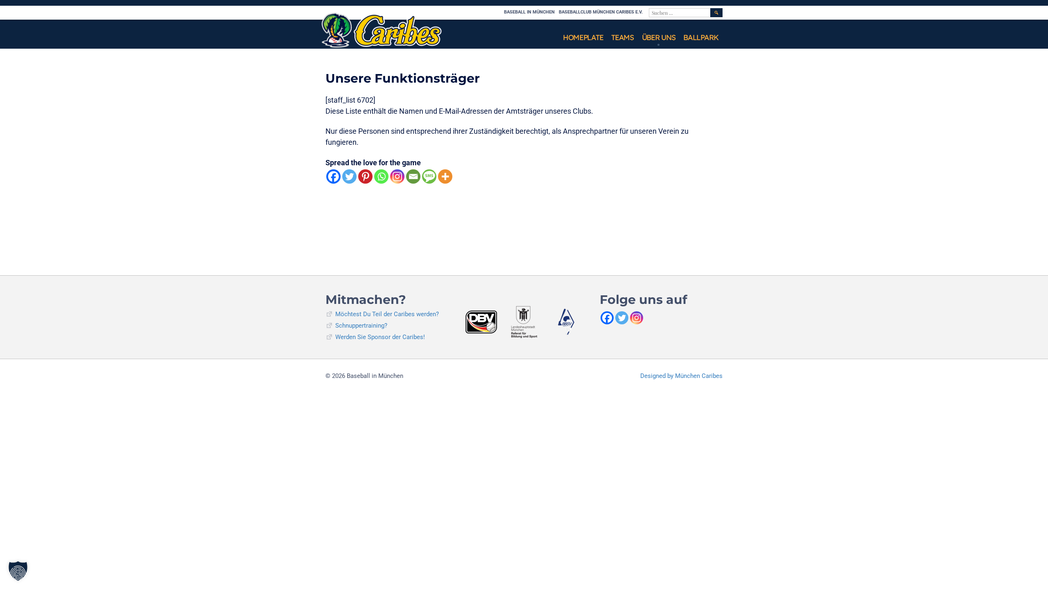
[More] (445, 176)
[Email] (413, 176)
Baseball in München (529, 12)
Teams (622, 37)
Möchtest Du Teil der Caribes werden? (387, 314)
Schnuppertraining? (361, 325)
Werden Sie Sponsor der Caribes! (380, 337)
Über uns (658, 37)
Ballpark (700, 37)
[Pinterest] (365, 176)
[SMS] (429, 176)
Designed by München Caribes (681, 376)
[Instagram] (397, 176)
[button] (18, 571)
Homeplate (583, 37)
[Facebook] (333, 176)
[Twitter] (349, 176)
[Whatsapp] (381, 176)
